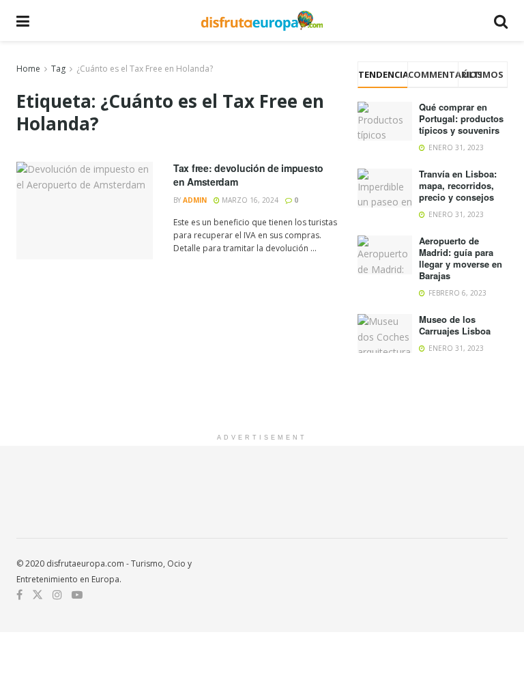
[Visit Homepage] (262, 20)
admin (195, 200)
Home (28, 68)
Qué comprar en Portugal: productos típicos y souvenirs (461, 118)
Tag (58, 68)
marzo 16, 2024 (249, 200)
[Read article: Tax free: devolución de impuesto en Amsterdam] (84, 210)
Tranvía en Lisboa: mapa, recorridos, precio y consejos (458, 185)
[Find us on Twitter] (37, 595)
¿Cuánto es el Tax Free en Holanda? (144, 68)
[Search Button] (501, 20)
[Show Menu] (22, 20)
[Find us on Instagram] (57, 595)
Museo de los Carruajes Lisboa (455, 325)
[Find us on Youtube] (77, 595)
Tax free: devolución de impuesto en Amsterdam (248, 174)
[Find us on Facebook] (19, 595)
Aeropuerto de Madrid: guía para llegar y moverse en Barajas (460, 258)
